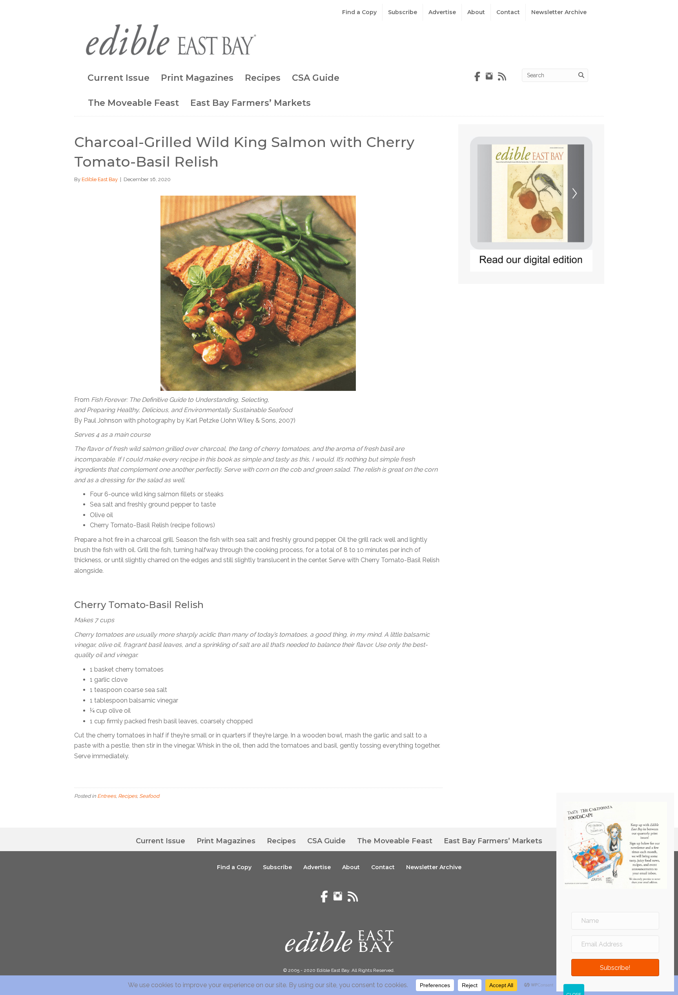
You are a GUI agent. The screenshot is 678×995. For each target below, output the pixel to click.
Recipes (263, 78)
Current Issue (118, 78)
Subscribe (402, 12)
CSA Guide (315, 78)
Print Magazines (197, 78)
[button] (615, 967)
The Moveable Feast (133, 103)
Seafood (149, 796)
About (476, 12)
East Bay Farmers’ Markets (250, 103)
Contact (508, 12)
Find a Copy (359, 12)
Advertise (442, 12)
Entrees (106, 796)
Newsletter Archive (559, 12)
